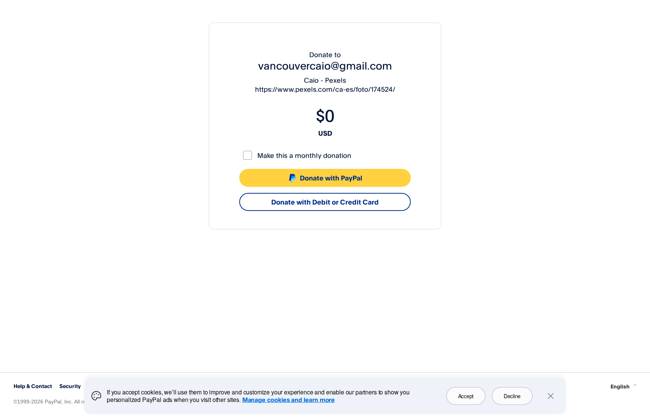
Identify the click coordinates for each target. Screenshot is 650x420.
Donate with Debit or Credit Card (325, 202)
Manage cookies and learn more (288, 399)
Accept (466, 396)
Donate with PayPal (331, 178)
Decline (512, 396)
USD (325, 133)
